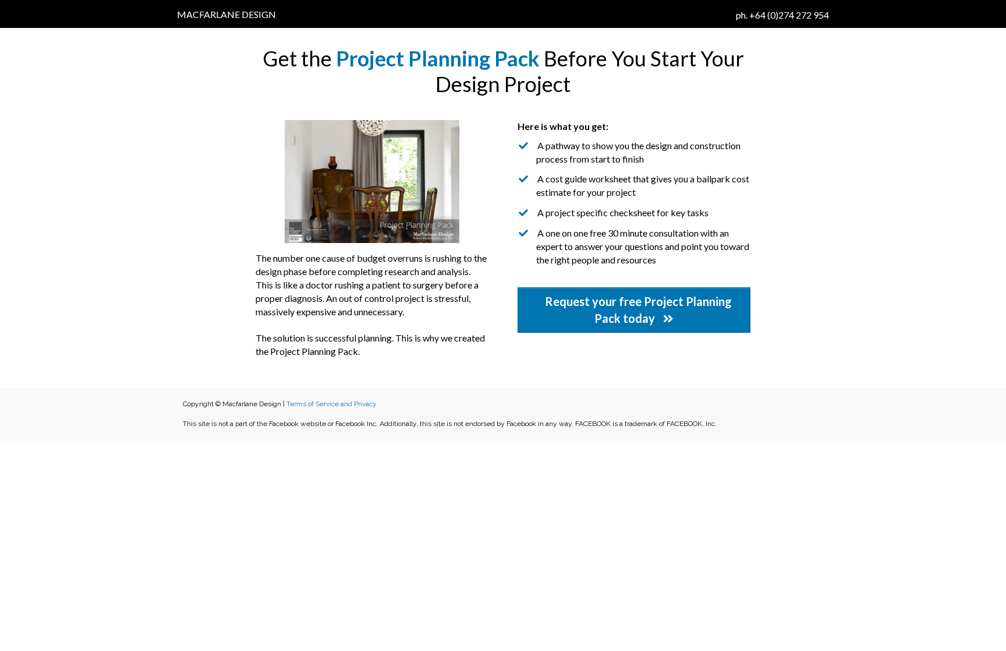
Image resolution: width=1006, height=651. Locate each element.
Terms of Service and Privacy (331, 404)
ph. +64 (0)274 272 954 (782, 14)
